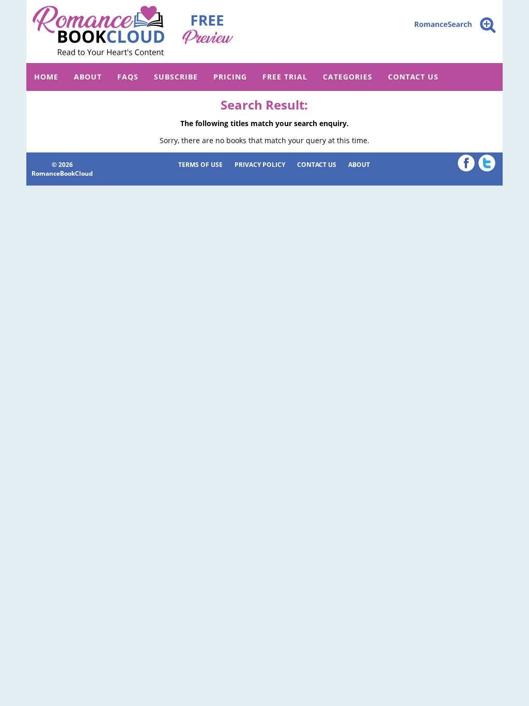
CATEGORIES (347, 77)
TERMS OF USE (200, 164)
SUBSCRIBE (176, 77)
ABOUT (88, 77)
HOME (46, 77)
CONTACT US (413, 77)
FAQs (127, 77)
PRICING (230, 77)
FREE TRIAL (284, 77)
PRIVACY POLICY (260, 164)
